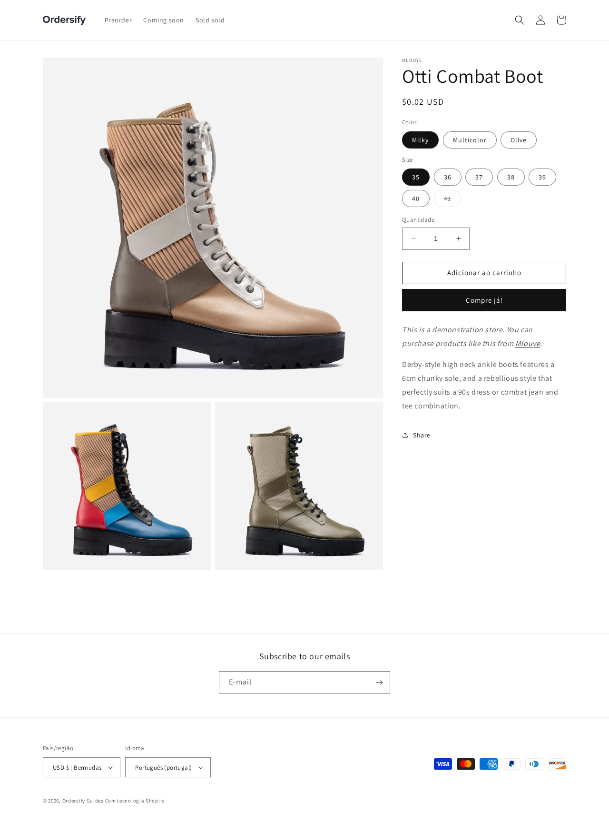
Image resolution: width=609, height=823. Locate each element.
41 (452, 200)
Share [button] (422, 435)
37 (479, 177)
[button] (519, 20)
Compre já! (484, 300)
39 (542, 177)
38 (511, 177)
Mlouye (527, 343)
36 (448, 177)
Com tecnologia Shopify (135, 800)
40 (416, 198)
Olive (519, 140)
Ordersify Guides (83, 800)
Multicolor (470, 140)
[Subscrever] (379, 682)
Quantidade (418, 220)
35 (416, 177)
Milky (420, 140)
